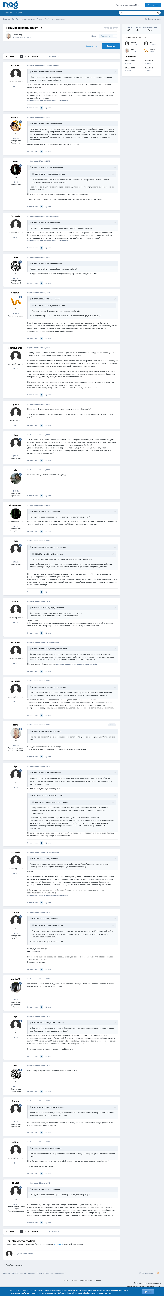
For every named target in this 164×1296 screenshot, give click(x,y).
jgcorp (15, 404)
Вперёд (35, 56)
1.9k (16, 182)
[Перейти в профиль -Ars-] (15, 265)
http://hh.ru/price (33, 951)
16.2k (17, 138)
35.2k (16, 313)
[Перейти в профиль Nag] (8, 36)
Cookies (97, 1281)
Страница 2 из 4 (52, 56)
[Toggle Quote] (31, 72)
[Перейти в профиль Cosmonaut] (15, 513)
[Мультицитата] (41, 108)
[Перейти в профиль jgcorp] (15, 412)
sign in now (58, 1244)
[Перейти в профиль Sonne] (15, 920)
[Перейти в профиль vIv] (15, 478)
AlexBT (15, 1183)
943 (16, 369)
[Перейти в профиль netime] (15, 610)
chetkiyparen (15, 348)
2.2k (16, 456)
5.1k (16, 787)
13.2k (17, 491)
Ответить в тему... (26, 1254)
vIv (15, 470)
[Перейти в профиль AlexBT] (15, 1191)
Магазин (9, 13)
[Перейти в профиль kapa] (15, 169)
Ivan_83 (15, 117)
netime (15, 601)
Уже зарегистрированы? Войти (129, 5)
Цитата (48, 108)
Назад (12, 56)
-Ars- (15, 257)
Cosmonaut (15, 505)
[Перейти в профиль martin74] (15, 987)
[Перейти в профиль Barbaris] (15, 74)
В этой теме (148, 13)
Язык (65, 1281)
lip (15, 766)
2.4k (16, 278)
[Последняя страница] (41, 56)
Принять (148, 1292)
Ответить (111, 46)
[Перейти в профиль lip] (15, 774)
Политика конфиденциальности (147, 1283)
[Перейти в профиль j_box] (15, 443)
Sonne (15, 912)
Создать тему (92, 46)
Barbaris (15, 65)
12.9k (17, 745)
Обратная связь (85, 1281)
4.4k (16, 1204)
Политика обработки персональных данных (142, 1286)
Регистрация (153, 5)
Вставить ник (32, 108)
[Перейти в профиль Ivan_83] (15, 125)
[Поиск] (158, 13)
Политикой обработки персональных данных (92, 1293)
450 (16, 622)
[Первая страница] (6, 56)
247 (16, 86)
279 (16, 526)
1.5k (16, 1000)
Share (93, 36)
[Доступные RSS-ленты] (158, 1273)
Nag (20, 35)
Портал (19, 13)
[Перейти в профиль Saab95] (15, 301)
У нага (28, 37)
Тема (73, 1281)
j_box (15, 435)
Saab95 (15, 292)
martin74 (15, 979)
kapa (15, 161)
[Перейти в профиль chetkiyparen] (15, 356)
